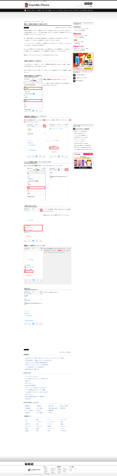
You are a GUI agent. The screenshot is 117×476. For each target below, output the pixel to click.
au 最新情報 (77, 43)
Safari (26, 428)
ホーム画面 (39, 412)
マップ (62, 428)
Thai (70, 470)
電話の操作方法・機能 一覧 (32, 369)
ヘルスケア (39, 426)
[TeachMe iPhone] (36, 470)
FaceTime (63, 430)
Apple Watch (65, 469)
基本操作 (39, 406)
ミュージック (51, 428)
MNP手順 (62, 408)
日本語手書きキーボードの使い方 (81, 137)
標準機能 (45, 471)
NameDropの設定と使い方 (79, 133)
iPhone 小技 (53, 470)
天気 (49, 430)
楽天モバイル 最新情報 (79, 50)
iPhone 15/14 (53, 468)
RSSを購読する (79, 80)
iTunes (50, 412)
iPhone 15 (59, 469)
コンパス (63, 426)
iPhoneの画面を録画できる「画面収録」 (35, 396)
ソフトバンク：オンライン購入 (81, 28)
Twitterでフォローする (81, 77)
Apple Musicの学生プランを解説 (81, 143)
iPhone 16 (59, 468)
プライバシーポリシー (73, 468)
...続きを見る (27, 398)
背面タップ (28, 380)
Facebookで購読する (81, 74)
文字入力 (39, 410)
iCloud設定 (27, 408)
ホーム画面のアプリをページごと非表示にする (36, 378)
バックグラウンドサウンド (31, 376)
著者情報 (69, 27)
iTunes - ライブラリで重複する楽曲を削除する (36, 362)
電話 (37, 419)
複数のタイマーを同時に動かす (80, 131)
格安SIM (64, 471)
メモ (26, 421)
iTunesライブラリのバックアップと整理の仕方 (36, 364)
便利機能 (51, 410)
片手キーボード (29, 394)
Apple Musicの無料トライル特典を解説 (82, 145)
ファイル (50, 424)
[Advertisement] (58, 16)
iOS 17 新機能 (46, 473)
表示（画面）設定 (53, 408)
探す (37, 424)
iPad (64, 468)
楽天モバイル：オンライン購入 (81, 48)
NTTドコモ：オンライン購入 (80, 35)
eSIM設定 (27, 412)
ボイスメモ (28, 426)
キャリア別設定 (29, 410)
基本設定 (45, 468)
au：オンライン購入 (78, 41)
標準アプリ (46, 469)
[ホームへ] (25, 10)
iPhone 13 (59, 471)
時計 (37, 430)
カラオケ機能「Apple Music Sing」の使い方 (83, 149)
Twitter (88, 3)
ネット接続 (39, 408)
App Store (27, 424)
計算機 (26, 430)
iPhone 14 (59, 470)
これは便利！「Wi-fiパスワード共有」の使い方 (36, 392)
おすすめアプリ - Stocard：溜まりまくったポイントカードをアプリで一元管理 (44, 358)
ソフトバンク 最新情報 (79, 30)
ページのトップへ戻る (64, 352)
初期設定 (27, 406)
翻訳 (62, 424)
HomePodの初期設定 (30, 385)
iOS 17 (64, 470)
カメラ (26, 419)
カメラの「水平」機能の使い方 (80, 135)
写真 (37, 428)
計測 (62, 421)
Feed (91, 3)
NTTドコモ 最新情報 (79, 37)
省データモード (29, 383)
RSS (32, 464)
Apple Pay (51, 405)
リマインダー (51, 421)
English (71, 469)
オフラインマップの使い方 (79, 139)
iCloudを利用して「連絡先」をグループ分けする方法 (38, 360)
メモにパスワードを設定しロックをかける (35, 387)
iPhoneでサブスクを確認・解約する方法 (82, 147)
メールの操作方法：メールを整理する (34, 367)
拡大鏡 (49, 426)
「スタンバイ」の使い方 (79, 141)
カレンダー (63, 419)
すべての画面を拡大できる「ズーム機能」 (35, 389)
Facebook (85, 3)
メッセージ (39, 421)
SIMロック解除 (64, 406)
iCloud (45, 472)
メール (49, 419)
